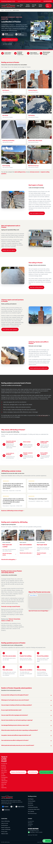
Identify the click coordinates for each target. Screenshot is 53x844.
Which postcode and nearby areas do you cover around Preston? (17, 745)
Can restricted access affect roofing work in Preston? (15, 740)
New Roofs (30, 803)
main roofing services (20, 172)
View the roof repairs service (7, 554)
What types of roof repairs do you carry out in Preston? (15, 700)
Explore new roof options (9, 250)
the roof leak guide (43, 415)
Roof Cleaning (31, 811)
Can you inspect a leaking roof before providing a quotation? (16, 705)
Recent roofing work (5, 827)
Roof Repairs (31, 799)
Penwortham (17, 619)
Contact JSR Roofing (5, 829)
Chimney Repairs (31, 801)
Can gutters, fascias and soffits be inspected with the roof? (16, 735)
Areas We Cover (34, 5)
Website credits (4, 833)
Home (18, 5)
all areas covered (34, 172)
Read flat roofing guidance (36, 287)
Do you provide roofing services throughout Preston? (14, 695)
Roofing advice (4, 825)
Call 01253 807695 (47, 1)
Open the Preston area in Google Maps (38, 610)
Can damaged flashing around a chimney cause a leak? (15, 725)
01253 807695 (33, 829)
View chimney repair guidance (10, 329)
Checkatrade (7, 809)
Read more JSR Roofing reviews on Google (12, 510)
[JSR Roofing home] (8, 6)
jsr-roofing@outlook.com (33, 830)
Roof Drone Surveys (32, 813)
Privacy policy (4, 831)
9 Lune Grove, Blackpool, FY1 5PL (8, 1)
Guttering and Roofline (33, 807)
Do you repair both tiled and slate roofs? (11, 710)
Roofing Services (28, 5)
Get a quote (47, 5)
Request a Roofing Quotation (10, 39)
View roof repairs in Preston (37, 213)
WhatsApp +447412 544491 (36, 832)
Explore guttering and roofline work (38, 368)
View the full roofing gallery (8, 559)
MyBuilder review (39, 501)
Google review (12, 490)
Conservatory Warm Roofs (33, 809)
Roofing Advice (40, 5)
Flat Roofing (30, 805)
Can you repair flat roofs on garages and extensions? (14, 715)
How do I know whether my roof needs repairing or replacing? (17, 720)
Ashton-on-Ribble (6, 620)
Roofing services (32, 796)
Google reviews (21, 806)
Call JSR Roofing (33, 772)
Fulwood (11, 619)
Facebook (6, 806)
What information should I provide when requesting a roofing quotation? (19, 730)
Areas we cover (4, 823)
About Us (21, 5)
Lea (12, 620)
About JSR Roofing (5, 821)
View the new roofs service (26, 553)
